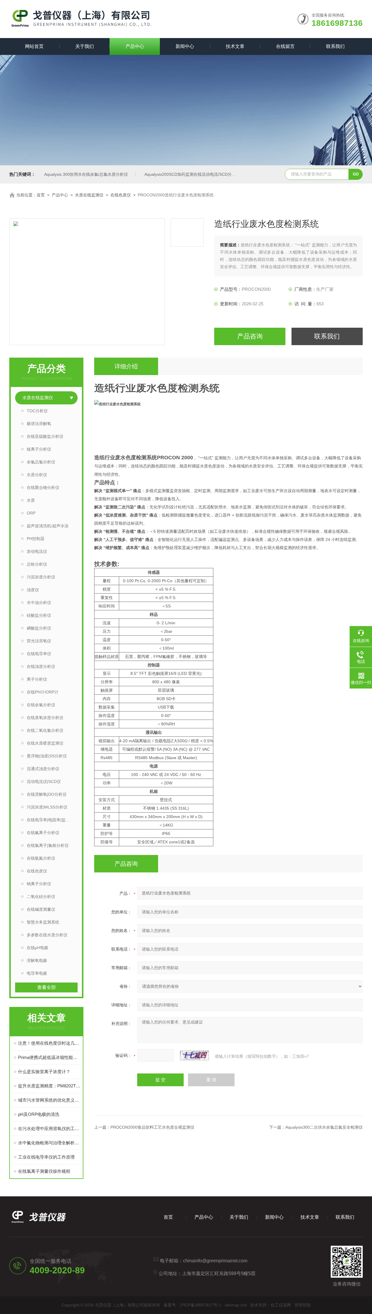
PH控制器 (35, 538)
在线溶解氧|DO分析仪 (47, 794)
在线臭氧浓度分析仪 (45, 717)
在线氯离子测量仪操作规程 (44, 1171)
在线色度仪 (120, 195)
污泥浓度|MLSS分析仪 (47, 807)
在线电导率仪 (39, 653)
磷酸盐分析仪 (39, 628)
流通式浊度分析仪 (43, 768)
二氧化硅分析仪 (41, 896)
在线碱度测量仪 (41, 909)
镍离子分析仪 (39, 449)
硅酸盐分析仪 (39, 615)
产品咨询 (250, 336)
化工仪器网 (281, 1305)
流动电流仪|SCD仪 (44, 781)
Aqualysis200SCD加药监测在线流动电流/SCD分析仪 (192, 174)
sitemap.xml (236, 1305)
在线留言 (285, 46)
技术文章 (235, 46)
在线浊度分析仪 (41, 666)
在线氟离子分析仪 (43, 832)
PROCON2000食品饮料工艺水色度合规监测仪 (152, 1127)
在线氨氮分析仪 (41, 858)
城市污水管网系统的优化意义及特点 (49, 1100)
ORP (31, 513)
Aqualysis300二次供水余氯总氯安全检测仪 (324, 1127)
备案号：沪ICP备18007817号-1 (192, 1305)
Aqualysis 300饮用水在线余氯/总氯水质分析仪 (86, 174)
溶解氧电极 (37, 960)
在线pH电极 (37, 947)
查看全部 (46, 987)
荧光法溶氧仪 (39, 641)
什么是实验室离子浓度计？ (44, 1071)
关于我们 (84, 46)
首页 (41, 195)
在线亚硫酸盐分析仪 (45, 436)
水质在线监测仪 (89, 195)
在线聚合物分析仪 (43, 487)
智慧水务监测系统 (43, 922)
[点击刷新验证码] (194, 1055)
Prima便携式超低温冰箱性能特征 (49, 1057)
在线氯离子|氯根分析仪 (48, 845)
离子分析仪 (37, 679)
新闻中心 (185, 46)
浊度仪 (33, 589)
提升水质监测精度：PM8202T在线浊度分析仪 (49, 1085)
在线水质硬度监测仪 (45, 743)
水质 (31, 500)
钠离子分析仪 (39, 883)
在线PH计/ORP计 (42, 692)
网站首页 (34, 46)
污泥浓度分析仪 (41, 577)
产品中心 (135, 46)
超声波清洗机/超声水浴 (48, 526)
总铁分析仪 (37, 564)
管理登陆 (302, 1305)
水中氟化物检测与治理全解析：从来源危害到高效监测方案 (49, 1142)
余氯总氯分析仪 (41, 462)
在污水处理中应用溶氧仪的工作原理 (49, 1128)
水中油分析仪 (39, 602)
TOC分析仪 (37, 410)
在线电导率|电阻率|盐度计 (50, 820)
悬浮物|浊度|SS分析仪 (47, 756)
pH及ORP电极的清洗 (38, 1114)
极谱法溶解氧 (39, 423)
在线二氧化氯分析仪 (45, 730)
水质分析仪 (37, 474)
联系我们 (335, 46)
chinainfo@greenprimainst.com (215, 1260)
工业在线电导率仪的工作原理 (46, 1157)
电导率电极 (37, 973)
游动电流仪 (37, 551)
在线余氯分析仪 (41, 704)
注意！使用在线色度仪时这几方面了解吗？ (49, 1043)
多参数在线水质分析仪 (47, 935)
